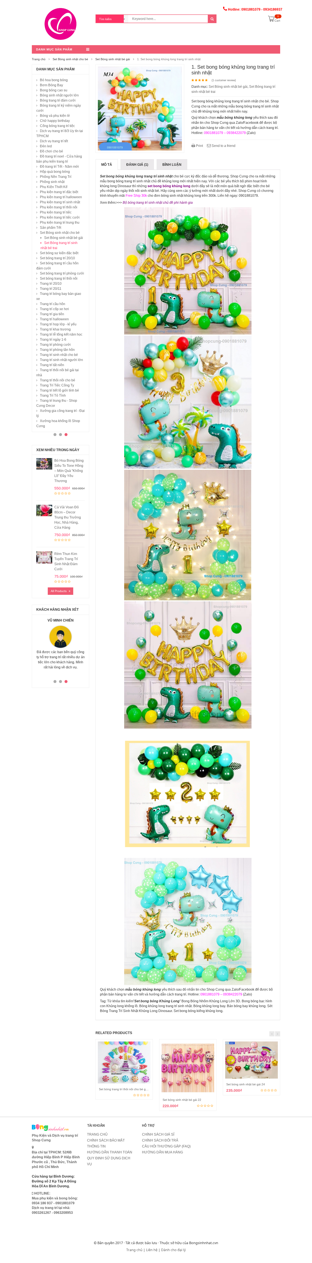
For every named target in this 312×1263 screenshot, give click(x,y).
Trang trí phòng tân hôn (57, 349)
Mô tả (106, 164)
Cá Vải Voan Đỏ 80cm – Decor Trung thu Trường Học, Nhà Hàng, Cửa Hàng (67, 517)
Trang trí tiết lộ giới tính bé (59, 390)
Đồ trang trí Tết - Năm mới (59, 166)
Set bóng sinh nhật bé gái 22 (182, 1099)
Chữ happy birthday (55, 121)
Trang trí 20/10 (51, 283)
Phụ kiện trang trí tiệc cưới (60, 217)
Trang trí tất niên (52, 365)
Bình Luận (171, 164)
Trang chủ (38, 59)
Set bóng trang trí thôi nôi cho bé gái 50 (125, 1089)
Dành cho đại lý (173, 1250)
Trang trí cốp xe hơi (54, 309)
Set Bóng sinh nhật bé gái (112, 59)
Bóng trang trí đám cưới (58, 100)
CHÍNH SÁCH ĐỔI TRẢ (160, 1140)
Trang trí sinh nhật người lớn (61, 360)
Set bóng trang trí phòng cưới (62, 273)
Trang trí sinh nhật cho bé (59, 355)
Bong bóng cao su (53, 90)
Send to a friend (223, 146)
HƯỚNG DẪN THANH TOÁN (109, 1152)
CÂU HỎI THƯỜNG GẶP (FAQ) (166, 1146)
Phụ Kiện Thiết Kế (53, 187)
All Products (59, 591)
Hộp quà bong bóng (55, 171)
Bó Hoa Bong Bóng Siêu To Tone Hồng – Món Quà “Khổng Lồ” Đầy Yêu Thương (69, 471)
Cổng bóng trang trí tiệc (57, 126)
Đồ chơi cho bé (51, 151)
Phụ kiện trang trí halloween (61, 197)
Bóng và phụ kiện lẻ (55, 115)
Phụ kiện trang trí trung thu (59, 222)
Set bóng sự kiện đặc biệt (59, 253)
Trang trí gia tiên (52, 314)
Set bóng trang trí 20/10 (57, 258)
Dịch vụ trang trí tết (54, 141)
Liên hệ (151, 1250)
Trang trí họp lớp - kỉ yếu (58, 324)
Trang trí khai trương (55, 329)
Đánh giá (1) (137, 164)
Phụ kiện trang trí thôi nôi (58, 207)
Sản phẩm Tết (50, 227)
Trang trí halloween (54, 319)
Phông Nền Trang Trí (55, 176)
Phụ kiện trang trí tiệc (56, 212)
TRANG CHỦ (97, 1134)
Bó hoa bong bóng (54, 80)
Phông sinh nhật (52, 182)
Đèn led (46, 146)
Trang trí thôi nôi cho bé (57, 380)
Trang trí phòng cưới (55, 344)
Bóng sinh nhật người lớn (59, 95)
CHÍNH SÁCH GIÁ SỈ (158, 1134)
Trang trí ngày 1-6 (53, 339)
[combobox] (112, 19)
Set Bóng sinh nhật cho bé (70, 59)
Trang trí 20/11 (50, 288)
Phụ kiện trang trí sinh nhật (60, 202)
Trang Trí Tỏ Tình (53, 395)
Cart (277, 20)
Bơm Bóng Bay (51, 85)
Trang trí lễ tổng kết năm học (61, 334)
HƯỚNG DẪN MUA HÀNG (162, 1152)
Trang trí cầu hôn (52, 304)
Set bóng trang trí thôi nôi (58, 278)
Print (199, 146)
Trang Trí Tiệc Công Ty (57, 385)
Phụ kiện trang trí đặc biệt (59, 192)
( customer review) (224, 80)
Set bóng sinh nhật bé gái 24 (245, 1084)
